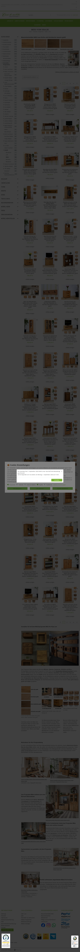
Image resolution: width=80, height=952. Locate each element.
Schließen (56, 480)
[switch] (74, 946)
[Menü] (77, 936)
